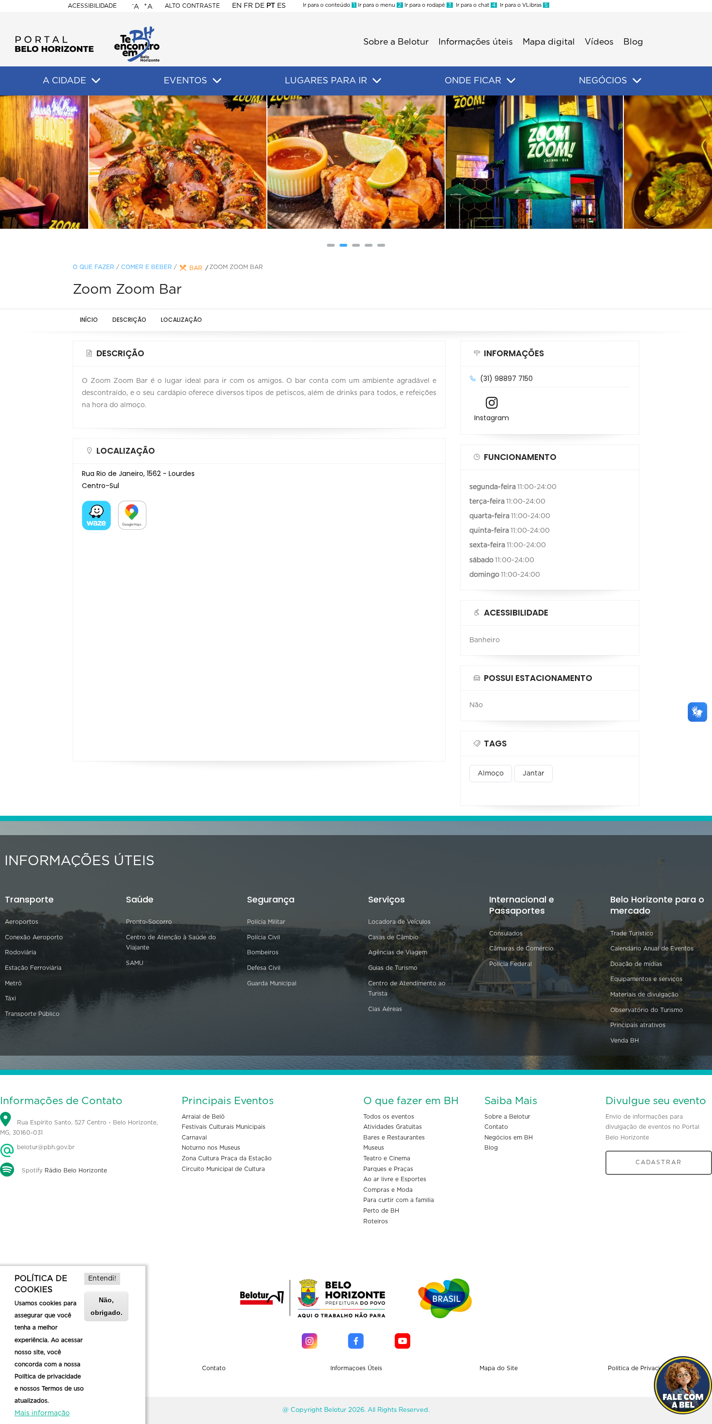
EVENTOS (185, 81)
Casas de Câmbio (393, 937)
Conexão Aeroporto (34, 937)
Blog (633, 42)
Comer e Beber (146, 267)
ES (281, 5)
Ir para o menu (379, 5)
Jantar (533, 773)
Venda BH (624, 1041)
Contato (496, 1127)
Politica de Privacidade (641, 1368)
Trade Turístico (631, 933)
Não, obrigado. (107, 1306)
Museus (373, 1148)
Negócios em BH (508, 1137)
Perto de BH (381, 1211)
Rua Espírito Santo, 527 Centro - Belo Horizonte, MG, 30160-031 (79, 1128)
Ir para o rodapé (427, 5)
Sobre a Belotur (396, 42)
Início (89, 320)
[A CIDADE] (96, 81)
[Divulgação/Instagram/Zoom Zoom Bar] (178, 162)
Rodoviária (20, 952)
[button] (331, 245)
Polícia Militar (266, 922)
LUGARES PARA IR (326, 81)
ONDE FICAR (473, 81)
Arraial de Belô (203, 1117)
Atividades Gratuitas (392, 1127)
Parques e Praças (388, 1169)
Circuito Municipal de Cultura (223, 1169)
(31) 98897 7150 (506, 378)
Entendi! (102, 1278)
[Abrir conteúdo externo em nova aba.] (96, 506)
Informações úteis (475, 42)
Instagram (491, 418)
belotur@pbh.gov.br (45, 1147)
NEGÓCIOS (603, 81)
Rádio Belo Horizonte (76, 1170)
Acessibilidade (92, 6)
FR (248, 5)
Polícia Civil (263, 937)
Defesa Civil (263, 968)
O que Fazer (93, 267)
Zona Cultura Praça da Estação (227, 1158)
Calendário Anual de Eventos (652, 948)
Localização (181, 320)
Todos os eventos (388, 1117)
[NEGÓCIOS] (637, 81)
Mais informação (42, 1413)
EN (237, 5)
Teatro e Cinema (386, 1158)
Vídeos (599, 42)
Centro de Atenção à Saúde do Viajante (171, 942)
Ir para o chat (474, 5)
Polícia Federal (510, 964)
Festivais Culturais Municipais (223, 1127)
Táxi (10, 998)
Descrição (129, 320)
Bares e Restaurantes (394, 1137)
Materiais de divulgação (644, 994)
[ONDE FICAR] (511, 81)
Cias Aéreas (385, 1009)
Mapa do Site (499, 1368)
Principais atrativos (638, 1025)
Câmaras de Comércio (521, 948)
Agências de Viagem (397, 952)
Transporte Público (32, 1014)
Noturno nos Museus (211, 1148)
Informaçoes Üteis (356, 1368)
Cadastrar (658, 1162)
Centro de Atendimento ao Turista (407, 989)
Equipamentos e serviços (646, 979)
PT (270, 5)
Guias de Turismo (393, 968)
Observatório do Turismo (646, 1010)
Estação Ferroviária (33, 968)
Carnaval (194, 1137)
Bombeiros (263, 952)
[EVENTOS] (217, 81)
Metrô (13, 983)
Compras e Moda (388, 1190)
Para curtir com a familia (398, 1200)
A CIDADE (64, 81)
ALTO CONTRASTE (192, 6)
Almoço (491, 773)
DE (259, 5)
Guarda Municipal (271, 983)
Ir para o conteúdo (329, 5)
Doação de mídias (636, 964)
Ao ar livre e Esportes (394, 1179)
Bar (195, 268)
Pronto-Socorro (149, 922)
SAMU (134, 963)
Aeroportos (21, 922)
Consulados (506, 933)
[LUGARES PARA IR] (377, 81)
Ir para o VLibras (522, 5)
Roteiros (375, 1221)
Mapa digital (549, 42)
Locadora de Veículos (399, 922)
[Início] (87, 29)
